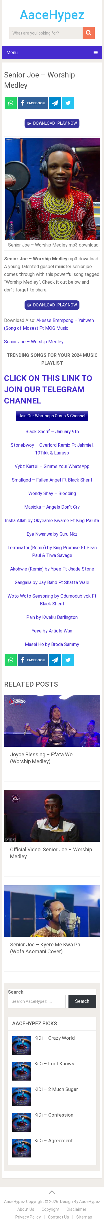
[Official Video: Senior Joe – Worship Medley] (52, 816)
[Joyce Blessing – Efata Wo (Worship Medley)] (52, 721)
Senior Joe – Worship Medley (34, 341)
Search (15, 992)
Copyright (51, 1209)
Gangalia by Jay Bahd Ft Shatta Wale (52, 582)
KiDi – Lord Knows (54, 1063)
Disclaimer (76, 1209)
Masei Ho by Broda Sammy (52, 644)
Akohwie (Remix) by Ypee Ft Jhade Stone (52, 569)
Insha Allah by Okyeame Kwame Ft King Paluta (52, 520)
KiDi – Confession (53, 1115)
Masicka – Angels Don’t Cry (52, 507)
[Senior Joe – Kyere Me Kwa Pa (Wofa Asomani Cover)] (52, 911)
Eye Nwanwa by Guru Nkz (52, 534)
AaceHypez (52, 14)
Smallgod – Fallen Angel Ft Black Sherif (52, 480)
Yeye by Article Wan (52, 631)
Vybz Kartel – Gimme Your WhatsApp (52, 466)
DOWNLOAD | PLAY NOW (55, 123)
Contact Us (58, 1217)
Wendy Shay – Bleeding (52, 493)
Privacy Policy (28, 1217)
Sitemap (84, 1217)
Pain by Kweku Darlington (52, 617)
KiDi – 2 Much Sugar (56, 1089)
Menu (12, 52)
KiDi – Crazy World (54, 1038)
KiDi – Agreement (53, 1140)
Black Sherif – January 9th (52, 431)
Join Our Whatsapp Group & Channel (52, 416)
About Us (25, 1209)
